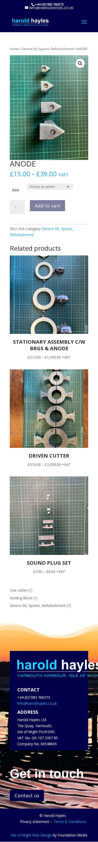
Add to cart (47, 205)
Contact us (27, 795)
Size (15, 190)
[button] (80, 63)
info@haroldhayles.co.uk (37, 703)
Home (14, 49)
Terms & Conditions (69, 821)
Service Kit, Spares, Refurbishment (48, 49)
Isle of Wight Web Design (31, 835)
